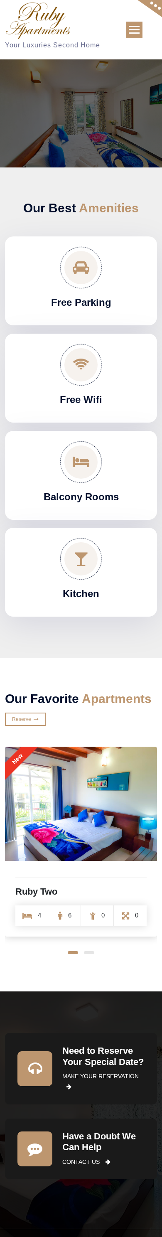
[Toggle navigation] (134, 30)
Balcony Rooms (81, 496)
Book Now (134, 125)
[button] (73, 952)
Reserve (23, 719)
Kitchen (81, 593)
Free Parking (81, 302)
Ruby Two (36, 891)
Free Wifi (81, 399)
